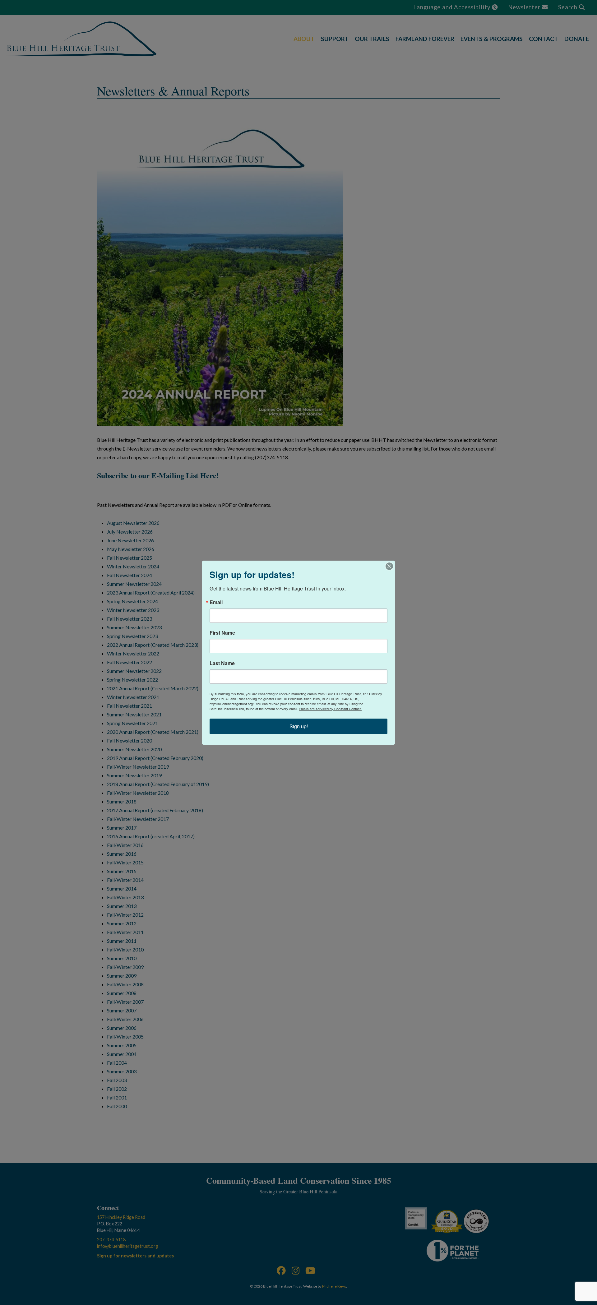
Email (216, 602)
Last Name (222, 663)
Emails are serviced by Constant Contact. (330, 708)
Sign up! (298, 726)
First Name (222, 632)
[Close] (389, 566)
